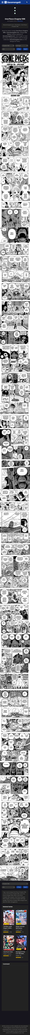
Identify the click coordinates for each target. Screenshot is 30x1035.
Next (25, 49)
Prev (19, 49)
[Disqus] (15, 988)
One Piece (20, 21)
